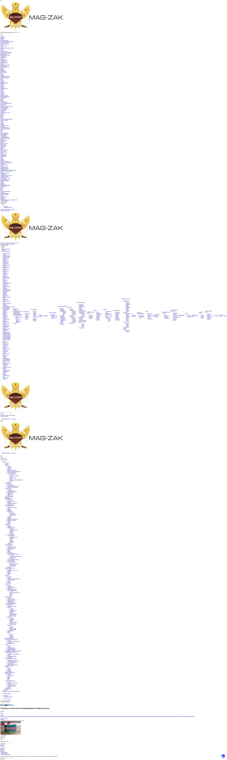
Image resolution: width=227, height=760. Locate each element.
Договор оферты (3, 752)
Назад (7, 462)
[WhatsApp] (9, 705)
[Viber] (8, 705)
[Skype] (11, 705)
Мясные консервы (13, 529)
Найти (2, 758)
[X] (6, 705)
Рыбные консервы (13, 537)
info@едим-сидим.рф (5, 210)
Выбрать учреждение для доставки (7, 209)
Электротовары (107, 716)
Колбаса (2, 719)
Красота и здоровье (11, 546)
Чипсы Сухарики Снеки (12, 682)
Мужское (12, 619)
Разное (9, 646)
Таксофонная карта (75, 716)
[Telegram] (12, 705)
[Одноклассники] (3, 705)
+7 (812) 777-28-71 (4, 200)
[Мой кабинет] (1, 417)
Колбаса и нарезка (11, 501)
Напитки (9, 586)
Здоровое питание (134, 716)
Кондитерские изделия (12, 507)
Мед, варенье (12, 513)
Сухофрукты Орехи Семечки (13, 654)
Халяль (9, 668)
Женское (11, 609)
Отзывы (2, 750)
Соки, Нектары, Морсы (14, 592)
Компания (2, 745)
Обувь (11, 627)
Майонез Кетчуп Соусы (12, 570)
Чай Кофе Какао (11, 675)
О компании (2, 748)
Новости (2, 749)
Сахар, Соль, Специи (14, 475)
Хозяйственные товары (83, 716)
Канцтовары (140, 716)
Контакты (2, 751)
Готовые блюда (11, 490)
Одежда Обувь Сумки (12, 606)
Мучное (9, 577)
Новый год (113, 716)
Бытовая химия (11, 485)
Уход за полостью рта (14, 563)
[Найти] (1, 35)
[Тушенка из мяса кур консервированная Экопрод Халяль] (10, 734)
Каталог (6, 463)
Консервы (10, 526)
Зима (11, 634)
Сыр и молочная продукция (13, 660)
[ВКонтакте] (1, 705)
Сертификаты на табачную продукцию (40, 716)
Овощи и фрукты (11, 598)
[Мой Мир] (4, 705)
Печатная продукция (13, 716)
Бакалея (9, 467)
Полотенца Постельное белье (13, 641)
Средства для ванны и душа (15, 556)
